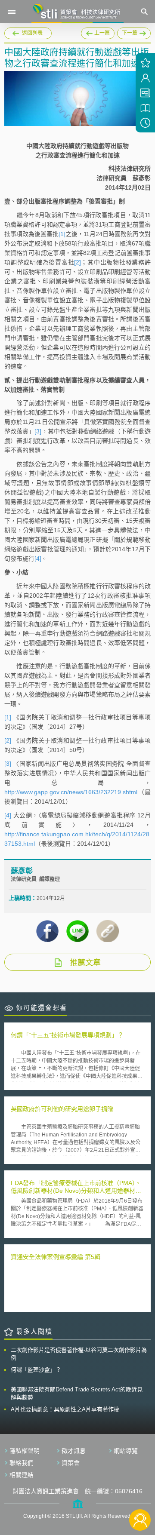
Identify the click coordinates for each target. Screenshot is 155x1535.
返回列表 (32, 33)
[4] (37, 558)
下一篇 (134, 32)
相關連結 (21, 1474)
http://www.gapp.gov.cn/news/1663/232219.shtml (70, 792)
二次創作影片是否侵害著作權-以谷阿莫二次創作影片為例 (79, 1354)
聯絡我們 (21, 1462)
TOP (140, 1491)
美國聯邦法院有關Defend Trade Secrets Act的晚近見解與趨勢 (77, 1393)
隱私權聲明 (24, 1450)
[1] (62, 233)
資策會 (71, 1462)
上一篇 (98, 32)
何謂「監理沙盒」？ (36, 1369)
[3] (37, 431)
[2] (77, 262)
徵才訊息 (74, 1450)
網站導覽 (126, 1450)
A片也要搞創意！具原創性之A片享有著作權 (65, 1409)
